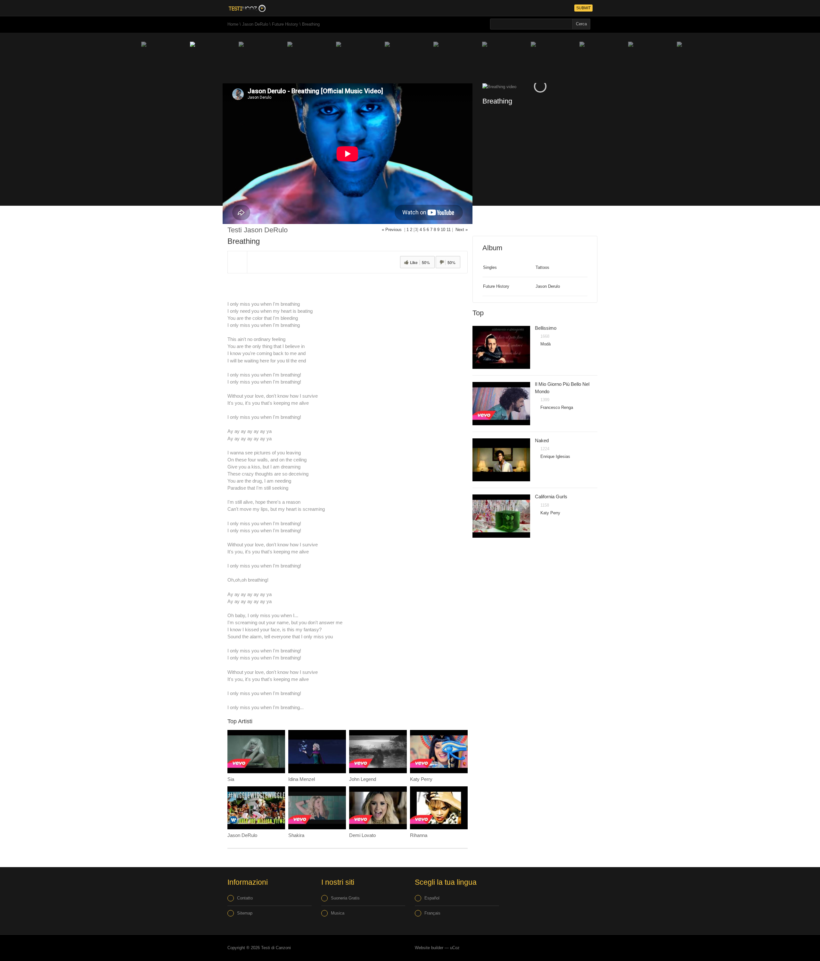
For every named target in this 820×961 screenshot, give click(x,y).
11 (449, 229)
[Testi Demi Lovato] (378, 808)
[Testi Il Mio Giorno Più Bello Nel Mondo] (501, 403)
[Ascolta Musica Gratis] (246, 7)
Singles (490, 267)
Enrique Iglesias (555, 456)
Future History (285, 24)
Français (432, 913)
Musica (337, 913)
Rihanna (418, 835)
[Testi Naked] (501, 460)
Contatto (245, 898)
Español (431, 898)
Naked (542, 440)
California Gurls (551, 496)
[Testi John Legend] (378, 751)
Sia (230, 779)
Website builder (429, 947)
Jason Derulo (548, 286)
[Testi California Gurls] (501, 516)
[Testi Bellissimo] (501, 347)
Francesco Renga (556, 407)
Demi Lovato (362, 835)
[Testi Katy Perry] (439, 751)
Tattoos (542, 267)
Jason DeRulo (255, 24)
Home (232, 24)
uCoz (455, 947)
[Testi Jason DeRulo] (256, 808)
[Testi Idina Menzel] (317, 751)
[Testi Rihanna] (439, 808)
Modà (545, 344)
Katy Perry (421, 779)
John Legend (362, 779)
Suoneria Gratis (345, 898)
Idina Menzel (301, 779)
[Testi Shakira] (317, 808)
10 (443, 229)
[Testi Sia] (256, 751)
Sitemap (244, 913)
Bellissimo (545, 328)
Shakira (296, 835)
